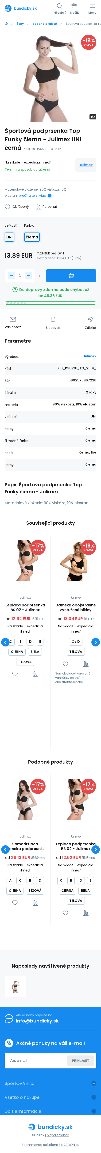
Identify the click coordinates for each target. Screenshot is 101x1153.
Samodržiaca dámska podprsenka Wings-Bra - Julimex (25, 846)
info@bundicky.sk (37, 1021)
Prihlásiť (80, 1061)
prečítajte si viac (32, 195)
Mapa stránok (58, 1135)
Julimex (86, 165)
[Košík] (74, 9)
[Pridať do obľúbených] (15, 674)
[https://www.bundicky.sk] (6, 23)
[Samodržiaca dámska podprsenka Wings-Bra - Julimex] (25, 799)
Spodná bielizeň (45, 24)
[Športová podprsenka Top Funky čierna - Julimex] (15, 986)
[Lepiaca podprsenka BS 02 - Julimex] (25, 560)
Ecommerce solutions (40, 1144)
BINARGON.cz (69, 1144)
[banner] (29, 8)
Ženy (20, 24)
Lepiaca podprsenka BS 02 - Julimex (25, 607)
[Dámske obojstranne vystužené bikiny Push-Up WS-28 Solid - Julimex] (75, 560)
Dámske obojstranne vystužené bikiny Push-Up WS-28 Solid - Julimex (75, 607)
